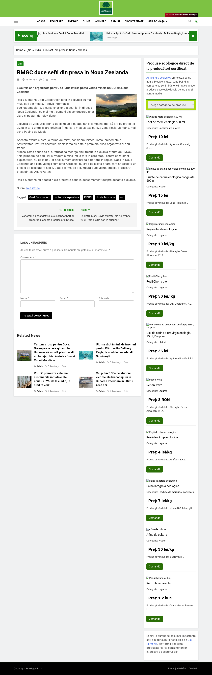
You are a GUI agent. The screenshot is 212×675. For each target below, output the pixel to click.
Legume (163, 235)
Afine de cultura (156, 534)
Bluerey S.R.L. (177, 556)
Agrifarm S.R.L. (177, 459)
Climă (86, 21)
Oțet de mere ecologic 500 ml (165, 122)
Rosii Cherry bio (156, 281)
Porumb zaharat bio (159, 583)
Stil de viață (156, 21)
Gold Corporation (39, 197)
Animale (100, 21)
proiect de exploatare (66, 197)
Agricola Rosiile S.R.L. (181, 358)
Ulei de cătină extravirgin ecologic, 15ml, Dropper (168, 334)
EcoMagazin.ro (34, 668)
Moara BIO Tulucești (180, 508)
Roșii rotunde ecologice (161, 229)
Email (64, 298)
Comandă (154, 157)
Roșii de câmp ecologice (162, 437)
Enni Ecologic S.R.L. (180, 303)
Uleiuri (162, 342)
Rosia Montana (106, 197)
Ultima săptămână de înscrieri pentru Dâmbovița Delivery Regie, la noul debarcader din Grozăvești (150, 33)
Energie (73, 21)
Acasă (41, 21)
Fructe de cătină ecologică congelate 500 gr (170, 178)
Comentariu (28, 257)
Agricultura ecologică (158, 77)
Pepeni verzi (154, 385)
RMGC (88, 197)
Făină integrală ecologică (162, 486)
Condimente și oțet (169, 128)
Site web (104, 298)
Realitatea (33, 188)
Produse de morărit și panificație (176, 492)
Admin (40, 366)
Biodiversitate (134, 21)
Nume (24, 298)
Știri (20, 63)
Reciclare (56, 21)
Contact (193, 668)
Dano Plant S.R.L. (178, 202)
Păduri (115, 21)
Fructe (162, 186)
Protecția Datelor (177, 668)
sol (122, 197)
